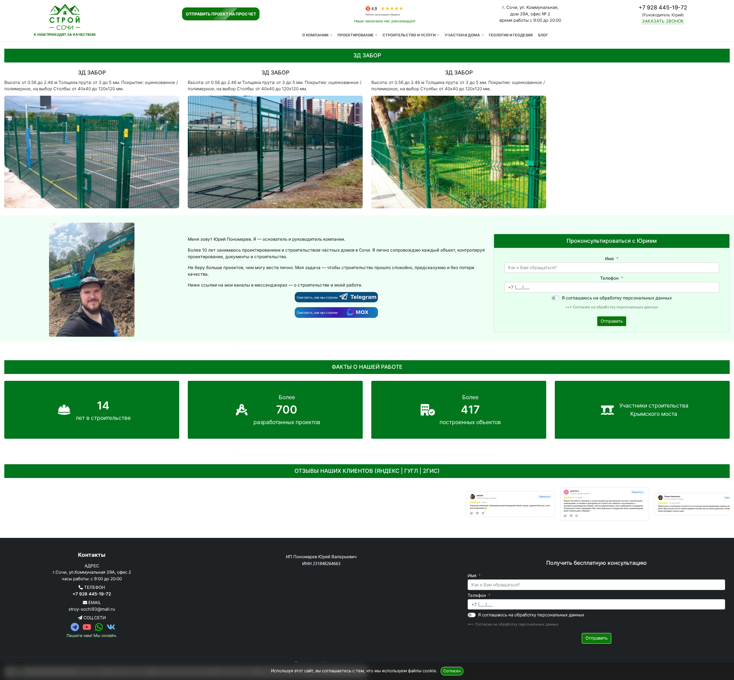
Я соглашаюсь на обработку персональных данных (617, 298)
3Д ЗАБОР (92, 72)
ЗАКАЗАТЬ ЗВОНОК (663, 21)
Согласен (452, 671)
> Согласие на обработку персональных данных (613, 307)
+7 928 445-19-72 (92, 594)
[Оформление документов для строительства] (467, 504)
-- (567, 307)
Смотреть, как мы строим (317, 297)
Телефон (609, 278)
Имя (609, 258)
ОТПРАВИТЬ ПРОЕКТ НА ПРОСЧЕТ (221, 13)
